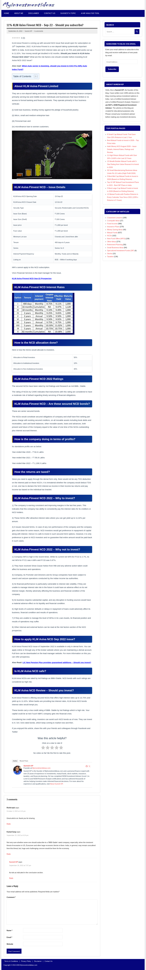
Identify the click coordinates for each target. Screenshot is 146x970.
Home (6, 13)
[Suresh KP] (17, 774)
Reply (9, 824)
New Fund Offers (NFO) (116, 239)
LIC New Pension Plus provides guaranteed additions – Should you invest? (57, 662)
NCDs (109, 236)
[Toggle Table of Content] (34, 76)
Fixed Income (112, 224)
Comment (11, 897)
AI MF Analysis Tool (90, 13)
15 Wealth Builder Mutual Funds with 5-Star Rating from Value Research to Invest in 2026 (123, 164)
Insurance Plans (113, 227)
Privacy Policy (26, 961)
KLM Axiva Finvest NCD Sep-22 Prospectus (32, 278)
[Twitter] (89, 766)
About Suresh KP (56, 784)
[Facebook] (86, 766)
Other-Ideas (111, 241)
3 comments (38, 31)
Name (9, 930)
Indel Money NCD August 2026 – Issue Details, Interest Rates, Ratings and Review (121, 149)
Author (15, 761)
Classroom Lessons (114, 218)
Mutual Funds (112, 233)
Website (10, 944)
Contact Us (48, 961)
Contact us (49, 13)
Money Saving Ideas (115, 230)
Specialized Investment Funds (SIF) (120, 250)
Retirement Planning (115, 244)
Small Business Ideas (115, 247)
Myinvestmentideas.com (41, 768)
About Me (18, 13)
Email (9, 937)
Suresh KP (28, 31)
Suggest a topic (68, 13)
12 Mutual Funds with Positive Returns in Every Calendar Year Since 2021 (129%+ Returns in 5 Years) (122, 197)
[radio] (43, 748)
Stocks (109, 253)
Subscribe (112, 69)
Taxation (110, 256)
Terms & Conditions (11, 961)
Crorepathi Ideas (113, 221)
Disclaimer (33, 13)
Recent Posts (24, 761)
